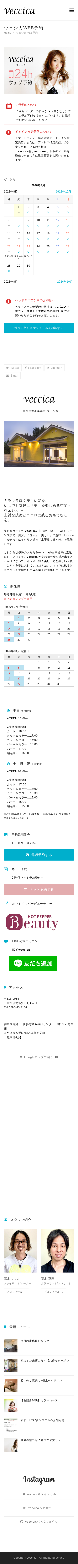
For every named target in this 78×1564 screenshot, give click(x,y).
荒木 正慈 (47, 1278)
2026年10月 (63, 191)
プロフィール (16, 1291)
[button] (71, 10)
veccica (31, 1557)
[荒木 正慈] (57, 1250)
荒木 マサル (12, 1278)
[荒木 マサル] (20, 1250)
